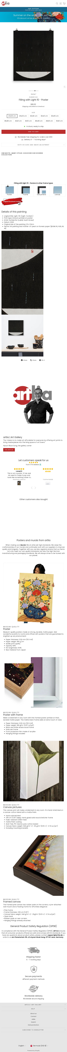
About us (33, 1013)
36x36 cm (8, 121)
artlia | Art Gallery (33, 1005)
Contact (33, 1016)
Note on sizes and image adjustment (33, 145)
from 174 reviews (32, 465)
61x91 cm (59, 121)
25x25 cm (23, 116)
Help (33, 1009)
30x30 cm (33, 116)
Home (33, 94)
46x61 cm (49, 121)
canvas (57, 195)
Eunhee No (33, 97)
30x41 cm (44, 116)
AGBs (33, 1019)
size (33, 112)
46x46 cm (38, 121)
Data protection (33, 1025)
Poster (9, 195)
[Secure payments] (33, 969)
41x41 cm (18, 121)
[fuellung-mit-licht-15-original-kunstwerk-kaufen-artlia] (33, 201)
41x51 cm (28, 121)
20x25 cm (12, 116)
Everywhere (41, 195)
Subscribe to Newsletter (33, 1030)
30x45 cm (55, 116)
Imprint (33, 1022)
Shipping (25, 106)
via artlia (9, 450)
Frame (25, 195)
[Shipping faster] (33, 949)
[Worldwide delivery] (33, 988)
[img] (33, 462)
